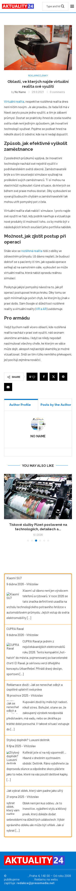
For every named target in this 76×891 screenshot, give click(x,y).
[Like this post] (33, 377)
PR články (26, 879)
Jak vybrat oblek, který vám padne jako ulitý (34, 790)
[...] (29, 618)
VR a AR (41, 309)
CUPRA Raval (15, 629)
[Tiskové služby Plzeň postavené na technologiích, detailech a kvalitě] (38, 496)
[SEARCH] (62, 6)
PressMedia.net (17, 876)
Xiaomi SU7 (13, 578)
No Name (20, 92)
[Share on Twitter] (53, 377)
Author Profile (20, 405)
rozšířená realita (31, 251)
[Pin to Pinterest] (63, 377)
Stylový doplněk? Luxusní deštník (27, 740)
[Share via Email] (8, 387)
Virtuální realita (14, 101)
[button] (7, 507)
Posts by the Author (56, 405)
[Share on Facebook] (44, 377)
